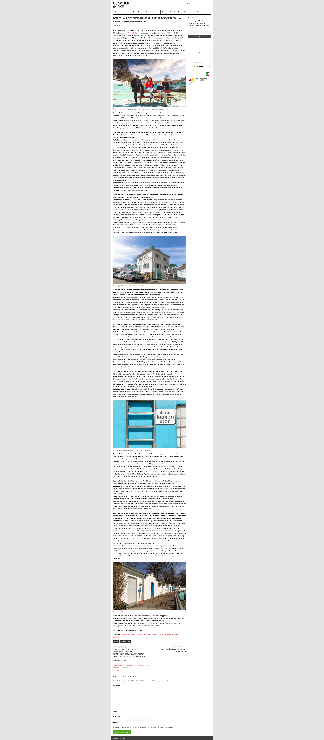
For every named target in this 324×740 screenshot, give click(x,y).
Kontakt (196, 12)
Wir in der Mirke (125, 641)
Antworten (116, 670)
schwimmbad (168, 634)
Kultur (137, 634)
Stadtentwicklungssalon (151, 12)
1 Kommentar (131, 26)
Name (115, 711)
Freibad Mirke (132, 33)
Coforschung (187, 12)
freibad (133, 634)
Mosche (124, 26)
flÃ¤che (128, 634)
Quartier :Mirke (121, 5)
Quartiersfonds (166, 12)
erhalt (123, 634)
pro (145, 634)
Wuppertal (116, 637)
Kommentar (117, 685)
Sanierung (160, 634)
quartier (154, 634)
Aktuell (116, 12)
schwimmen (175, 634)
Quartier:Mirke (126, 12)
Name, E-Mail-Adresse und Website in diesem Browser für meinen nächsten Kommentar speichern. (146, 727)
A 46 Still (177, 12)
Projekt (149, 634)
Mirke (141, 634)
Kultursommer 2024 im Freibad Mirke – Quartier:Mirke (130, 665)
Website (115, 722)
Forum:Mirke (137, 12)
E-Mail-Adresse (118, 717)
